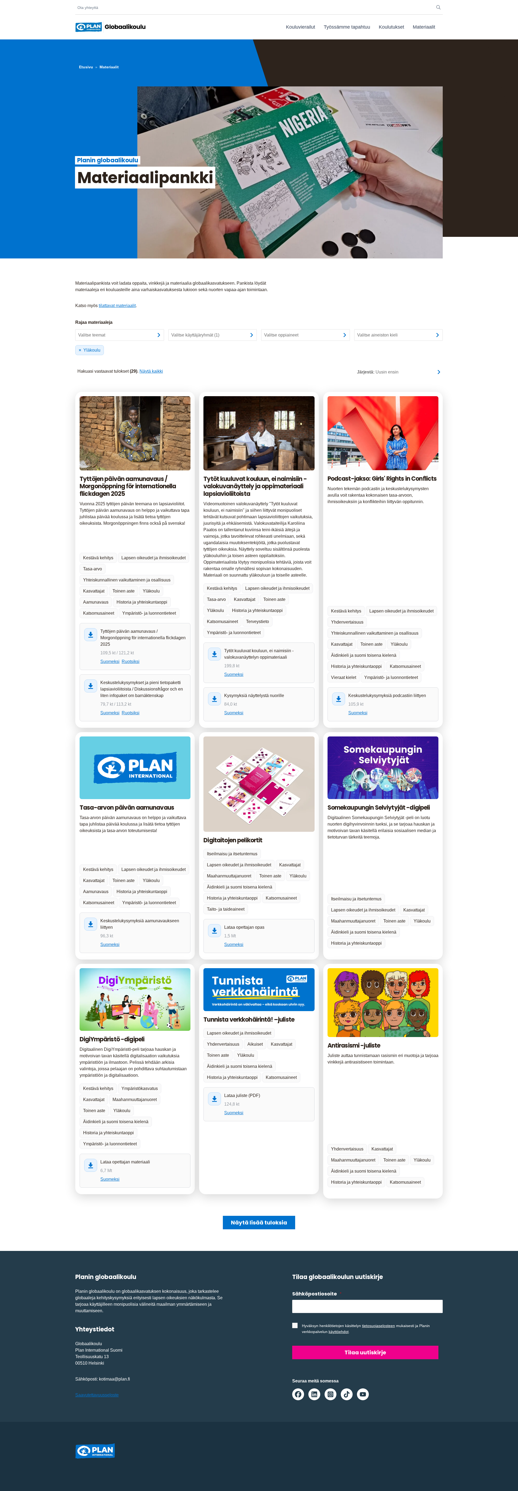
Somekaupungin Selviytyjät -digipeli (379, 807)
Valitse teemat (91, 335)
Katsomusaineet (98, 613)
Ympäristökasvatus (139, 1088)
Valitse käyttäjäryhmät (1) (195, 335)
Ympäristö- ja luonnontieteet (149, 613)
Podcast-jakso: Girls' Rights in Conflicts (382, 478)
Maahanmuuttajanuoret (229, 876)
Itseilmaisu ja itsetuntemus (232, 853)
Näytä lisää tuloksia (259, 1222)
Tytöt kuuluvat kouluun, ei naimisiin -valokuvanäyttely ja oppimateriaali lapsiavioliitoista (254, 486)
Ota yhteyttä (87, 7)
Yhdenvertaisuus (347, 622)
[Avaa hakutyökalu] (438, 7)
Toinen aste (124, 591)
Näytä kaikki (151, 371)
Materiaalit (424, 27)
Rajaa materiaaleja (94, 322)
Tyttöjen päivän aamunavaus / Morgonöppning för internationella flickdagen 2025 (128, 486)
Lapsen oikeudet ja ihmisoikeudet (153, 558)
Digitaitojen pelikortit (232, 840)
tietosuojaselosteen (378, 1326)
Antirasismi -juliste (354, 1045)
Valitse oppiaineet (281, 335)
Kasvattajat (93, 591)
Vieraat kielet (343, 677)
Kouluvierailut (300, 27)
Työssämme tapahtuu (347, 27)
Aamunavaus (95, 602)
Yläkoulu (91, 350)
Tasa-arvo (92, 569)
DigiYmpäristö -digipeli (112, 1039)
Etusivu (86, 67)
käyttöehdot (339, 1332)
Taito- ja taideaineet (225, 909)
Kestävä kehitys (98, 558)
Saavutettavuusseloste (97, 1395)
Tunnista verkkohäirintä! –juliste (248, 1019)
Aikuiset (255, 1044)
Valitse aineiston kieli (377, 335)
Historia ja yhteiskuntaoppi (142, 602)
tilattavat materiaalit (117, 305)
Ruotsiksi (130, 661)
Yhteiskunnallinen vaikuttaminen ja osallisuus (127, 580)
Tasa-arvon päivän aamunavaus (127, 807)
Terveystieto (257, 621)
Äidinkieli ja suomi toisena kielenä (363, 655)
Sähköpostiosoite (316, 1294)
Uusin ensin (377, 372)
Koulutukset (391, 27)
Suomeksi (110, 661)
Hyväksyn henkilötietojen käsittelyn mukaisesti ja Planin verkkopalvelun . (366, 1329)
